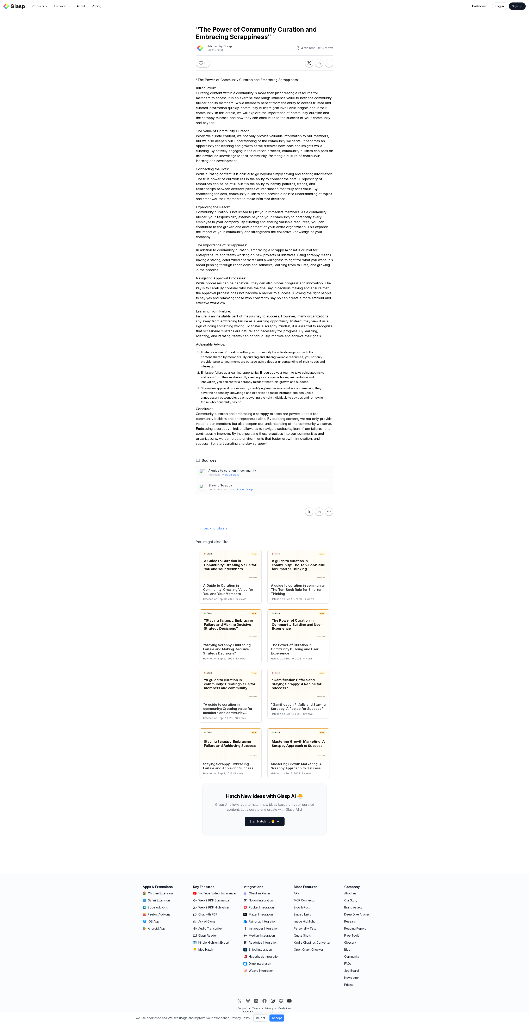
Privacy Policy (240, 1018)
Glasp (227, 46)
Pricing (96, 6)
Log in (500, 6)
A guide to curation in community (232, 470)
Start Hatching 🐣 (262, 821)
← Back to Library (213, 528)
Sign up (517, 6)
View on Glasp (230, 474)
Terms (256, 1008)
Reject (260, 1018)
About (81, 6)
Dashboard (479, 6)
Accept (277, 1018)
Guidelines (284, 1008)
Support (242, 1008)
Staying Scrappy (220, 485)
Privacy (269, 1008)
